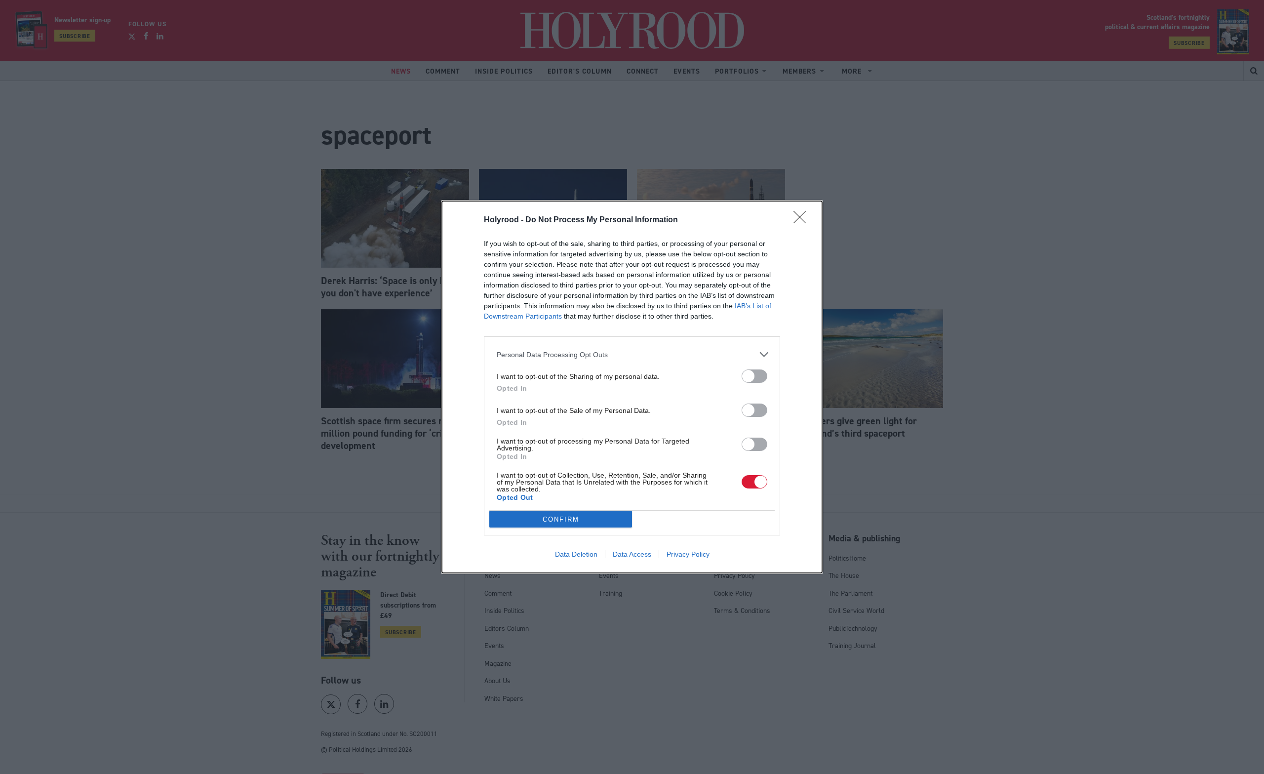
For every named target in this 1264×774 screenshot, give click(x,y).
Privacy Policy (688, 554)
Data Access (632, 554)
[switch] (754, 376)
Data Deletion (576, 554)
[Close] (802, 220)
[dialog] (632, 387)
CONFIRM (561, 519)
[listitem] (632, 354)
